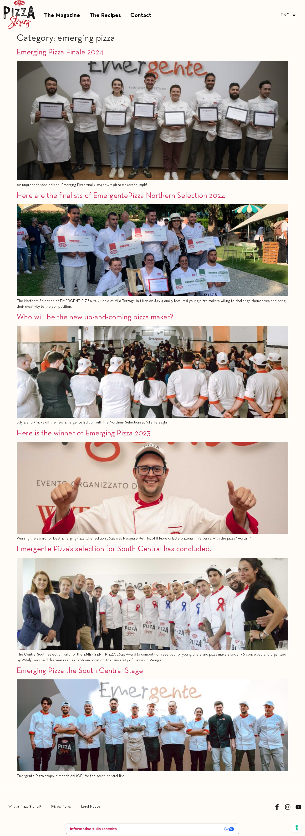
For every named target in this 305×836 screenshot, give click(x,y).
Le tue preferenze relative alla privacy (173, 829)
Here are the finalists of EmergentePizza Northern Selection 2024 (121, 196)
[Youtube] (298, 807)
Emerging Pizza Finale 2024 (60, 52)
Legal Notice (90, 806)
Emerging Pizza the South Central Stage (80, 671)
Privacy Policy (61, 806)
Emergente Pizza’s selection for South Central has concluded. (114, 549)
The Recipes (105, 15)
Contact (140, 15)
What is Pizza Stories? (24, 806)
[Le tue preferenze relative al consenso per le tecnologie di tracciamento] (296, 827)
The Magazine (62, 15)
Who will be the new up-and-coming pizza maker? (95, 317)
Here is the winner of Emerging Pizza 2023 (84, 433)
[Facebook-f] (277, 807)
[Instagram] (288, 807)
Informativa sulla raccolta (93, 828)
